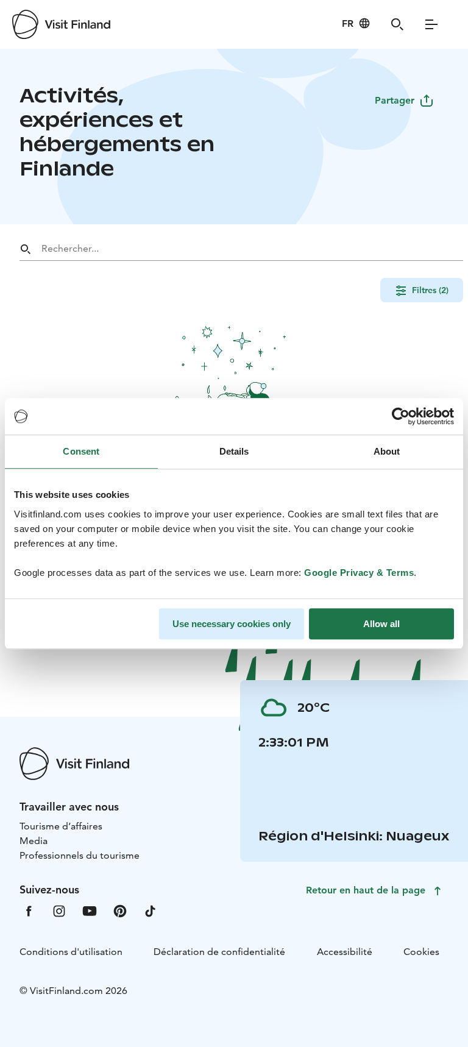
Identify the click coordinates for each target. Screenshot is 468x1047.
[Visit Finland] (61, 24)
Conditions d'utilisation (71, 951)
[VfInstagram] (59, 910)
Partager (394, 100)
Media (34, 840)
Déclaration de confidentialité (219, 951)
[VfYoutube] (89, 910)
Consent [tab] (81, 451)
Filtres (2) (430, 290)
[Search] (397, 24)
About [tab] (387, 451)
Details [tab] (234, 451)
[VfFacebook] (29, 910)
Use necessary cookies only (231, 624)
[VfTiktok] (150, 910)
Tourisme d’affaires (61, 826)
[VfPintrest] (120, 910)
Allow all (381, 624)
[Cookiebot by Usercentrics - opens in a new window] (400, 416)
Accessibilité (344, 951)
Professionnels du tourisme (80, 855)
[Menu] (431, 24)
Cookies (421, 951)
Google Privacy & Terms (359, 572)
